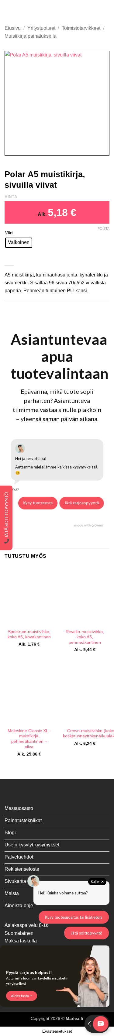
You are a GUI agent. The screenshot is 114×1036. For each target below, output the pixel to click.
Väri (9, 233)
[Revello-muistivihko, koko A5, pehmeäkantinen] (84, 595)
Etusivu (13, 28)
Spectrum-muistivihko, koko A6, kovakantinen (29, 634)
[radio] (19, 242)
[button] (8, 10)
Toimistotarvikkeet (81, 28)
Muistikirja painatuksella (31, 36)
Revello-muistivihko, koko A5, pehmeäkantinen (85, 637)
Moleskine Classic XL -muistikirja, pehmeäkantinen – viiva (29, 739)
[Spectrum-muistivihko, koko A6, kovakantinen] (29, 595)
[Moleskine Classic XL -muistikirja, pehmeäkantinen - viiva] (29, 694)
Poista (103, 228)
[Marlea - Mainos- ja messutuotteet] (57, 10)
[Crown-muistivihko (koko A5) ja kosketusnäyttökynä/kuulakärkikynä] (84, 694)
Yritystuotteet (41, 28)
